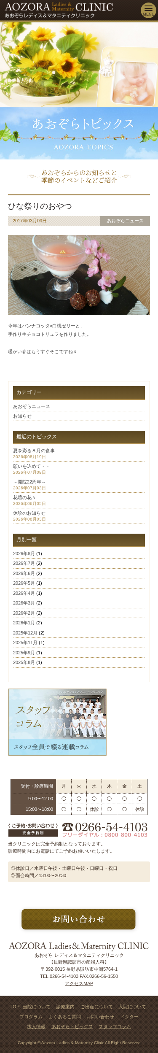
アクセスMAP (79, 983)
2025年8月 (24, 662)
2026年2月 (24, 613)
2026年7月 (24, 563)
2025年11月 (25, 642)
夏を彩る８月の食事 (34, 450)
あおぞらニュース (31, 406)
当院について (37, 1006)
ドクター (129, 1016)
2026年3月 (24, 602)
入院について (132, 1006)
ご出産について (96, 1006)
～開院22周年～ (29, 481)
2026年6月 (24, 573)
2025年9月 (24, 652)
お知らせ (22, 415)
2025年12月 (25, 632)
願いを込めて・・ (31, 466)
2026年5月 (24, 583)
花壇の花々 (24, 497)
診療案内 (65, 1006)
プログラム (31, 1016)
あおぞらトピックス (72, 1026)
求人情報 (36, 1026)
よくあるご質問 (64, 1016)
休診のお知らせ (29, 513)
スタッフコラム (115, 1026)
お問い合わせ (100, 1016)
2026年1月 (24, 622)
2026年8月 (24, 553)
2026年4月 (24, 593)
